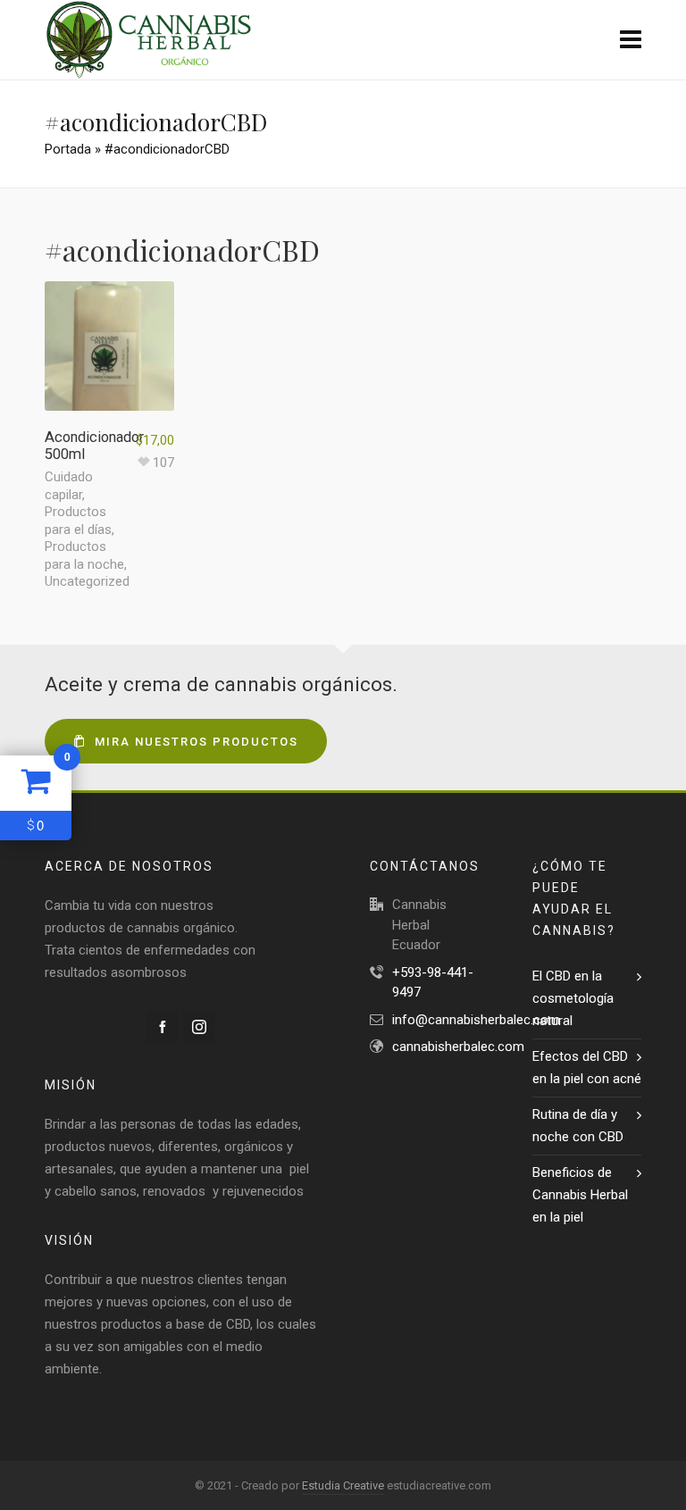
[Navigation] (630, 40)
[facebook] (162, 1027)
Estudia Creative (343, 1485)
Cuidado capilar (69, 486)
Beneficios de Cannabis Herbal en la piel (580, 1194)
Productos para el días (78, 521)
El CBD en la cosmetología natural (573, 998)
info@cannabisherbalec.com (476, 1020)
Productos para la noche (84, 555)
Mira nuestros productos (196, 741)
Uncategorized (87, 581)
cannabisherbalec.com (458, 1047)
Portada (68, 149)
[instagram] (199, 1027)
